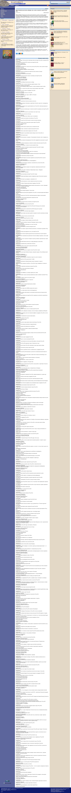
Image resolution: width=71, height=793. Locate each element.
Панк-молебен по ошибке (20, 490)
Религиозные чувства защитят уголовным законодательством (26, 226)
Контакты (12, 5)
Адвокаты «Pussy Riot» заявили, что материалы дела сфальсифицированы (28, 475)
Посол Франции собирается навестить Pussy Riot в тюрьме (25, 277)
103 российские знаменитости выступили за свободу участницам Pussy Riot (28, 575)
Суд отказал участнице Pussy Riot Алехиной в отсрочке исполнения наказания (28, 120)
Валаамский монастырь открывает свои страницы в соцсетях (25, 415)
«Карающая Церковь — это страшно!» (22, 703)
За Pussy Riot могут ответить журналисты (22, 724)
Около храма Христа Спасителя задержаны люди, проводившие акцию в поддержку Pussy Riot (31, 382)
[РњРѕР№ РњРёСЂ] (22, 53)
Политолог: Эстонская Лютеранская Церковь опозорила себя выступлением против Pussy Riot (31, 332)
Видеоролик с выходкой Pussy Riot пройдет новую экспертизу (26, 626)
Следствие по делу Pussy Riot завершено (22, 606)
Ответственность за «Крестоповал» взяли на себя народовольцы (26, 290)
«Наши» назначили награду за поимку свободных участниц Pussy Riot (27, 220)
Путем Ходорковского (19, 533)
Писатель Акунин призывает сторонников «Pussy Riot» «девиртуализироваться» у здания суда (31, 374)
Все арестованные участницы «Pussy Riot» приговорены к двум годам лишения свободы (30, 345)
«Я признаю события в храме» (21, 497)
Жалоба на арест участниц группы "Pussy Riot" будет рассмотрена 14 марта (28, 759)
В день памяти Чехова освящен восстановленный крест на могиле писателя (61, 21)
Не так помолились (19, 334)
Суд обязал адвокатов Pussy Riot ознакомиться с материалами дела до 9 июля (28, 548)
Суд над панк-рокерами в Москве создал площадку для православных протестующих (29, 404)
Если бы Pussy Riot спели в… (20, 424)
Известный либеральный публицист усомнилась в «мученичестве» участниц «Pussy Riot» (30, 162)
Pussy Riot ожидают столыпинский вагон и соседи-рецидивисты (26, 160)
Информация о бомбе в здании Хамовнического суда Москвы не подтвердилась (28, 451)
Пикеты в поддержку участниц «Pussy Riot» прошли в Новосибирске (27, 608)
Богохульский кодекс (19, 619)
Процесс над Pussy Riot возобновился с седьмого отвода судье (26, 431)
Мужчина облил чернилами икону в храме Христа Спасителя (25, 243)
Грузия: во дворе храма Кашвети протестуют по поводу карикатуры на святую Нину (29, 241)
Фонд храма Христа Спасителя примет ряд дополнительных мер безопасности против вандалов (31, 233)
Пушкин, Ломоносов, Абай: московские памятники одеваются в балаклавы (28, 357)
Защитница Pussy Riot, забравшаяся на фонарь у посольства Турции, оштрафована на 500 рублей (31, 310)
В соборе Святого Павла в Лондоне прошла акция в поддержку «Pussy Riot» (28, 183)
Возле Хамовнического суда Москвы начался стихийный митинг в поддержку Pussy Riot (30, 349)
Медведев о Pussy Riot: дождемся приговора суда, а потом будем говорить (28, 511)
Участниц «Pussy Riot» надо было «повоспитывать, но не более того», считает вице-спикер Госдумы (32, 615)
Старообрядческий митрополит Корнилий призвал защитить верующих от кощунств (29, 261)
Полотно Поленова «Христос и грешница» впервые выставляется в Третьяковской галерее (60, 11)
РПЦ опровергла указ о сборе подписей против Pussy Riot (25, 722)
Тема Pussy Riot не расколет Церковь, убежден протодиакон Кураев (27, 328)
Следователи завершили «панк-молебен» (22, 604)
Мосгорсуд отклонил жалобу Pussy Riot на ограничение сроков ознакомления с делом (29, 473)
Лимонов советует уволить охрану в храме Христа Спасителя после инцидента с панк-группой (31, 774)
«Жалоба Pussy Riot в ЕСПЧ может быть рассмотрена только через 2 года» (28, 111)
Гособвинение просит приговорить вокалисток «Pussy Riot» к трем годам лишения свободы (30, 422)
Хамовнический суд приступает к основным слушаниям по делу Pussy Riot (28, 513)
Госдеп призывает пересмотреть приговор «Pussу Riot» (24, 155)
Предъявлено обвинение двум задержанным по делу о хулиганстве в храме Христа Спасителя (31, 755)
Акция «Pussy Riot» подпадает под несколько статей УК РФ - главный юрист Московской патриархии (32, 692)
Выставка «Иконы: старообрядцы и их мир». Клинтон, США (7, 30)
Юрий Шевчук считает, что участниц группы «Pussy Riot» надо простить (27, 761)
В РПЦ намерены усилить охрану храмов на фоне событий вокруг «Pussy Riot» (28, 322)
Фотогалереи (3, 14)
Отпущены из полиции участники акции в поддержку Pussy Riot (26, 376)
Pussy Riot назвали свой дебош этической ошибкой (24, 501)
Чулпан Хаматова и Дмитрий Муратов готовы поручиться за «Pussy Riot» (27, 561)
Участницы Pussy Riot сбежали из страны (22, 300)
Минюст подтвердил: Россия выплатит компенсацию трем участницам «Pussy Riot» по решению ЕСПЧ (32, 60)
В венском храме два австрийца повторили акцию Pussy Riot (25, 384)
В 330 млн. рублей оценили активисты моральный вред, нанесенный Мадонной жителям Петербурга (32, 380)
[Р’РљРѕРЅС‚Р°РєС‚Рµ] (16, 53)
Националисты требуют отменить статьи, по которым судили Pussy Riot (27, 308)
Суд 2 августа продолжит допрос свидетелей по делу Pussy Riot (26, 461)
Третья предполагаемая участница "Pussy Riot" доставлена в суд (26, 734)
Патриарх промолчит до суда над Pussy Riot (23, 563)
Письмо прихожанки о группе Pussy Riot (22, 666)
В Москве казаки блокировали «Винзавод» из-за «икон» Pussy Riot (26, 224)
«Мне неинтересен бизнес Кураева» (21, 247)
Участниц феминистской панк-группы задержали (23, 772)
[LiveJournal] (19, 53)
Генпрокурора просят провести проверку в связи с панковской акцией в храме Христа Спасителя (31, 780)
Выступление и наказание (20, 400)
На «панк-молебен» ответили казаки (21, 677)
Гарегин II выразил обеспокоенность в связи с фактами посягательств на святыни (29, 181)
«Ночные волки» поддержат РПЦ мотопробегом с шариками (25, 654)
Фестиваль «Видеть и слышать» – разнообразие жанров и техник (59, 63)
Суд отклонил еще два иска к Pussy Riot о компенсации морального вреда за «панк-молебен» (31, 195)
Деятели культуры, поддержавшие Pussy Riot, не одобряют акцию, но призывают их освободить (31, 577)
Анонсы (2, 16)
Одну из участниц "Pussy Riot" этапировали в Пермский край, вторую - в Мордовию (29, 169)
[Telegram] (18, 53)
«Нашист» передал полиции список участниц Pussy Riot (25, 203)
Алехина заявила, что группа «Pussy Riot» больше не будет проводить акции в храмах (30, 88)
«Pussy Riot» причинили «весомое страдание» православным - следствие (27, 598)
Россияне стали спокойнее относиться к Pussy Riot (24, 92)
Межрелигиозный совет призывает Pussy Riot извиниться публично (26, 699)
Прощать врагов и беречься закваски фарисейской (24, 519)
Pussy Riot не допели (19, 124)
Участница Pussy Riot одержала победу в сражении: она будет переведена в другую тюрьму (30, 86)
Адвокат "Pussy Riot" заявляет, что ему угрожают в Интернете (26, 632)
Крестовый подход (19, 750)
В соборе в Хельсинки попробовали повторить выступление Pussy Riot (27, 433)
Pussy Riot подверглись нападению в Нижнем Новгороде (25, 69)
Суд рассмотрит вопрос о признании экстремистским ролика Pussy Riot (27, 128)
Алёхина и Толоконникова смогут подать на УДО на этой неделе (26, 94)
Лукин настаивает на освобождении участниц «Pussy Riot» (25, 559)
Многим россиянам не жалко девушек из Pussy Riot (24, 306)
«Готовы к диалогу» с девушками (21, 77)
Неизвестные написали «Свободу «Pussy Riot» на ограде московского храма (28, 683)
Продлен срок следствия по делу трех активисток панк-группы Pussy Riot (27, 664)
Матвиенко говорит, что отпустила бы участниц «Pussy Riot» (25, 637)
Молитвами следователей (20, 600)
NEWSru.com (21, 34)
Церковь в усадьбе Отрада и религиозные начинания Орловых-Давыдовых (60, 72)
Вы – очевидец (18, 449)
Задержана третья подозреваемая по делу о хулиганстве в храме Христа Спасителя (29, 743)
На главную (17, 786)
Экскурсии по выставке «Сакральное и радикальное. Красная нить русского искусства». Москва (7, 26)
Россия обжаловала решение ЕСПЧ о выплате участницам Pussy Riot (27, 62)
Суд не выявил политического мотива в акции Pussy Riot (25, 347)
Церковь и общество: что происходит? (22, 621)
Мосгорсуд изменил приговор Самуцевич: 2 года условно (25, 190)
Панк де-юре (18, 330)
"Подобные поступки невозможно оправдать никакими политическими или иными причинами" (30, 153)
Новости (2, 8)
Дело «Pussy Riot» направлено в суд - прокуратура (24, 537)
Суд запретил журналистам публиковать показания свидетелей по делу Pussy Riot (29, 477)
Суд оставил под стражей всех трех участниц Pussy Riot (25, 541)
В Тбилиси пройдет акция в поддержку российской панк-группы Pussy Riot (28, 391)
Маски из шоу (18, 596)
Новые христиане (18, 679)
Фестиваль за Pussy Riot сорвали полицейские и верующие (25, 659)
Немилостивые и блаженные (20, 372)
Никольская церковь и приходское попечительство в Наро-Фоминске (59, 84)
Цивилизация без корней (20, 302)
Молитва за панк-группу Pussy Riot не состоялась (24, 763)
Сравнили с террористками (20, 164)
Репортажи (52, 8)
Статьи (2, 15)
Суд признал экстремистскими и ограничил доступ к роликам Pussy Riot (27, 126)
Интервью (2, 12)
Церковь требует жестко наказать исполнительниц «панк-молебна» (26, 776)
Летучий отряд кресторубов (20, 281)
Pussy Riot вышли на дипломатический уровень (23, 73)
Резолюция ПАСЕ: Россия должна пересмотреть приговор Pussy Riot (27, 197)
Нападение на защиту (19, 393)
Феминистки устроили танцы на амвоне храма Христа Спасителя (26, 782)
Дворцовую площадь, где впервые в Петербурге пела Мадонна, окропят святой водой (29, 402)
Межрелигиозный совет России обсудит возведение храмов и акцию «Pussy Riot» (29, 705)
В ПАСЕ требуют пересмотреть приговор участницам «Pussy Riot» (26, 266)
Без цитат (17, 459)
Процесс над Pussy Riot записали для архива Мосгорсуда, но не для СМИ (28, 455)
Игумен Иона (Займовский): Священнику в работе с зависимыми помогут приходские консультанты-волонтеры (60, 32)
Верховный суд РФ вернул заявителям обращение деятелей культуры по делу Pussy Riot (30, 539)
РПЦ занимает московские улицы (21, 652)
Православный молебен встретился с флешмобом (24, 648)
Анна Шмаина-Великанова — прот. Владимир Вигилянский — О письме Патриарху (29, 573)
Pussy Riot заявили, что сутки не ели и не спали (23, 488)
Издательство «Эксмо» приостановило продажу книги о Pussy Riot (26, 130)
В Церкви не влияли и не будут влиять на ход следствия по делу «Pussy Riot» (28, 741)
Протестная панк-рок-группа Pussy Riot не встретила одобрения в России (27, 617)
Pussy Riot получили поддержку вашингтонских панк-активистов (26, 515)
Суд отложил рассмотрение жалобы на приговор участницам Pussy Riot (27, 201)
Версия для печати (46, 12)
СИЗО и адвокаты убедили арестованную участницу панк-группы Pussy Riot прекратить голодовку (31, 613)
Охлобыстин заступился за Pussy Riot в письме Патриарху (25, 543)
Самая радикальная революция (21, 748)
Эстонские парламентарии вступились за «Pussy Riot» (24, 675)
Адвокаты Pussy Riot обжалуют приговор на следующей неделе (26, 324)
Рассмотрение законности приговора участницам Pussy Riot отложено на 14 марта (29, 71)
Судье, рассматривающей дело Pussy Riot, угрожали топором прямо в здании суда (29, 646)
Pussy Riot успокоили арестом (21, 770)
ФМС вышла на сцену (19, 96)
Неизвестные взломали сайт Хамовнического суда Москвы (25, 326)
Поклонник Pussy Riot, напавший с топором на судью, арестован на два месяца (28, 644)
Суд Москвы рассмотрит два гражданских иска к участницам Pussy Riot (27, 231)
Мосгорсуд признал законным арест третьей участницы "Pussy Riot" (27, 681)
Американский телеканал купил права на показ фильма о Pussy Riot (27, 118)
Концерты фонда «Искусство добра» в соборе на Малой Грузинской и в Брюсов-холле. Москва (7, 37)
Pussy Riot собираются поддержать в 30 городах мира (24, 361)
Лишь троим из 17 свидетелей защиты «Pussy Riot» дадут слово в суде (27, 437)
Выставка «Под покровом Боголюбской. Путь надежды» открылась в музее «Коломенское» (61, 16)
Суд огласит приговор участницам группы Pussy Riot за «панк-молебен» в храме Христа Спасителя (32, 363)
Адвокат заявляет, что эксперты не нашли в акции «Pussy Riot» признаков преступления (30, 630)
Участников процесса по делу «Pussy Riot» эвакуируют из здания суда (27, 457)
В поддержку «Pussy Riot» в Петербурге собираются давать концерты (27, 517)
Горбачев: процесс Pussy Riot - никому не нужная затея (25, 359)
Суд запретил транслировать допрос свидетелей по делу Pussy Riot (27, 506)
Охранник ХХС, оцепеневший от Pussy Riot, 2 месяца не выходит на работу (28, 479)
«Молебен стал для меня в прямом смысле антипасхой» (25, 639)
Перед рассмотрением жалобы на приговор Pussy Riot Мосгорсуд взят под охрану (29, 208)
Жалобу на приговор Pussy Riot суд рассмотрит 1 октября (25, 259)
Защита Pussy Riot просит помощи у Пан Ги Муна (24, 535)
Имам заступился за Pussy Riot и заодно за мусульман (25, 426)
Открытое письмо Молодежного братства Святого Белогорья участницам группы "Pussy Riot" (31, 701)
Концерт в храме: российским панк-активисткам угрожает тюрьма (26, 685)
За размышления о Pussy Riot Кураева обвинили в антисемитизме (26, 453)
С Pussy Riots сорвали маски (20, 778)
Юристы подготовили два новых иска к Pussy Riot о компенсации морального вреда (29, 378)
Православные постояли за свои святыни (22, 650)
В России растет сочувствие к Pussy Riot (22, 435)
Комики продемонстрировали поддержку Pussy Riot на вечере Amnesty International (29, 370)
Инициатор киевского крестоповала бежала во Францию (25, 268)
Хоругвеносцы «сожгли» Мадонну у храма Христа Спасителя (25, 406)
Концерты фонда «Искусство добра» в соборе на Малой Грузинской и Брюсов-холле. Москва (7, 45)
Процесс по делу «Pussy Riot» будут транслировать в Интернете (26, 524)
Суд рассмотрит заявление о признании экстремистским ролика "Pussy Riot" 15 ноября (30, 147)
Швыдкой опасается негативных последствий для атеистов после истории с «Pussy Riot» (30, 671)
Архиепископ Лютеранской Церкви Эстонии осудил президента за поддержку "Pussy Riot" (30, 673)
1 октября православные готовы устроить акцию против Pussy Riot (26, 245)
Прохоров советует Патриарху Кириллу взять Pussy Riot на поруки (26, 602)
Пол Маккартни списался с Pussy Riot (22, 365)
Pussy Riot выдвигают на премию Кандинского (23, 395)
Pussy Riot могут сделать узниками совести (23, 712)
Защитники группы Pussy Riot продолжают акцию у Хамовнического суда (27, 343)
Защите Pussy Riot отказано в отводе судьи (23, 486)
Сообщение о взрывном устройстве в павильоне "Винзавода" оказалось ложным (29, 222)
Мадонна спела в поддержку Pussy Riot (22, 417)
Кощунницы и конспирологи (20, 717)
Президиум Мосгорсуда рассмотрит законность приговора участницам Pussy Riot (29, 75)
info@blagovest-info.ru (13, 789)
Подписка (17, 5)
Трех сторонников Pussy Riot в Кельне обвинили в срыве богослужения (27, 304)
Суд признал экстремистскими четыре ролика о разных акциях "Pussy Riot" (28, 122)
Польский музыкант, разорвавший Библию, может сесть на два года (27, 151)
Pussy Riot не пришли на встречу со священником (24, 694)
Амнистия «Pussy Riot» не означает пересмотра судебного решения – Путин (28, 84)
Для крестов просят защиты (20, 298)
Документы (3, 13)
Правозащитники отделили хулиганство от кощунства (24, 279)
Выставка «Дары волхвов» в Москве (59, 57)
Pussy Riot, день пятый (19, 444)
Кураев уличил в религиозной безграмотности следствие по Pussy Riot (27, 594)
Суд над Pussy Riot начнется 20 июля (22, 531)
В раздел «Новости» (22, 786)
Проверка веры (18, 270)
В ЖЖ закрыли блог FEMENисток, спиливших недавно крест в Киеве (27, 272)
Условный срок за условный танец (21, 188)
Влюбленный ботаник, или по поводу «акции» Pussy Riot (25, 757)
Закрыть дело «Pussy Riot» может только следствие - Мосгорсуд (26, 571)
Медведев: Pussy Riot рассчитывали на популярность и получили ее (27, 628)
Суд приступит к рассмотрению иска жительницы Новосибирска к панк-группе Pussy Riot (30, 341)
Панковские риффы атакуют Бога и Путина (23, 707)
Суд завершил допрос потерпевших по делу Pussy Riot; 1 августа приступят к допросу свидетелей (31, 484)
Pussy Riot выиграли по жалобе (21, 64)
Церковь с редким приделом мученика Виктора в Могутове (60, 78)
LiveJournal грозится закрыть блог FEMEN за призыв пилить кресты (26, 288)
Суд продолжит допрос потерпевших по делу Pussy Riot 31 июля (26, 499)
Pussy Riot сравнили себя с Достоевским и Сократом (24, 408)
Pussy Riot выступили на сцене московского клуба (24, 557)
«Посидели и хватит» (19, 149)
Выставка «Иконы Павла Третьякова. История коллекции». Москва (7, 33)
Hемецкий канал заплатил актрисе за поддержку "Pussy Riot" (25, 90)
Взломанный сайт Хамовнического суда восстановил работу (25, 315)
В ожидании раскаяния (19, 199)
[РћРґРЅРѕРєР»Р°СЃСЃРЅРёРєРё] (21, 53)
